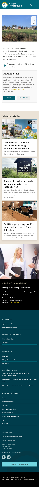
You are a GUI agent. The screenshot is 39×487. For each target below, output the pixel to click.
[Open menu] (35, 5)
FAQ (3, 420)
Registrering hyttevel (8, 324)
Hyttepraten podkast (8, 360)
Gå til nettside (14, 302)
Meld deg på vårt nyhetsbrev (19, 464)
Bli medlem (24, 98)
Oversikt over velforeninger (10, 416)
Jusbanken (5, 342)
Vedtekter (5, 405)
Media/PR (5, 424)
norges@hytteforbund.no (18, 89)
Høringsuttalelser (7, 412)
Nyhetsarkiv (5, 356)
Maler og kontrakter (8, 339)
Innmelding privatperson (9, 327)
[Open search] (31, 5)
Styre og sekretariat (8, 401)
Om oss (4, 398)
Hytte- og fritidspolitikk (9, 409)
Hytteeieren (5, 363)
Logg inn (9, 98)
